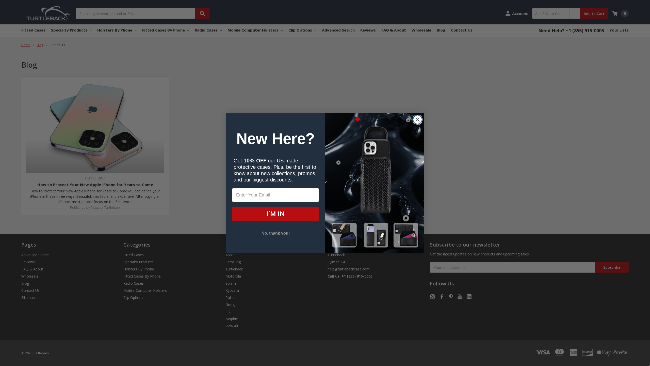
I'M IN (276, 213)
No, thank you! (276, 233)
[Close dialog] (417, 119)
